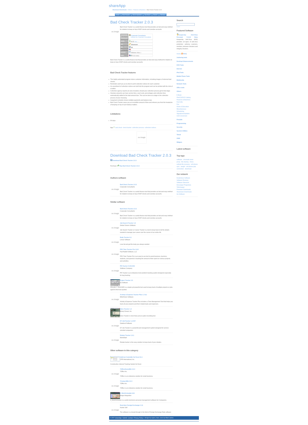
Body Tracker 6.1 (126, 237)
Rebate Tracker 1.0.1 (127, 335)
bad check (118, 127)
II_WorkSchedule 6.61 (127, 393)
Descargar (180, 185)
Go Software (181, 194)
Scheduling (180, 111)
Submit (125, 418)
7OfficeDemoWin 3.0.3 (127, 369)
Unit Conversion (182, 116)
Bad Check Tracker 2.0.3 (128, 184)
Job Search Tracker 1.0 (128, 223)
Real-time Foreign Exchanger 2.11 (131, 405)
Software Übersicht (183, 182)
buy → (137, 41)
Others (130, 9)
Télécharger (181, 187)
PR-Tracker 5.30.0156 (127, 266)
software (179, 159)
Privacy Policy (138, 418)
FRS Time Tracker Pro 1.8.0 (129, 249)
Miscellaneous (181, 109)
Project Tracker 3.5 (126, 280)
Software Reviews (182, 180)
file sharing (185, 162)
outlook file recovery (183, 164)
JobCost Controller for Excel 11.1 (131, 357)
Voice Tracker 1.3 (126, 309)
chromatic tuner (188, 159)
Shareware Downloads (184, 192)
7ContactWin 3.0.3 (126, 381)
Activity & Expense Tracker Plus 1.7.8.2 (133, 295)
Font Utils (180, 102)
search (178, 26)
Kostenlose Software (183, 178)
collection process (138, 127)
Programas (187, 185)
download (188, 169)
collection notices (150, 127)
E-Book (179, 95)
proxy (178, 162)
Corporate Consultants (138, 35)
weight (183, 166)
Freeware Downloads (184, 189)
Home (179, 54)
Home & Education (183, 106)
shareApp (118, 418)
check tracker (127, 127)
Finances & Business (139, 9)
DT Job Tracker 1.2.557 (128, 321)
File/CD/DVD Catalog (184, 97)
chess (191, 162)
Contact (130, 418)
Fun (178, 104)
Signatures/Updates (183, 113)
